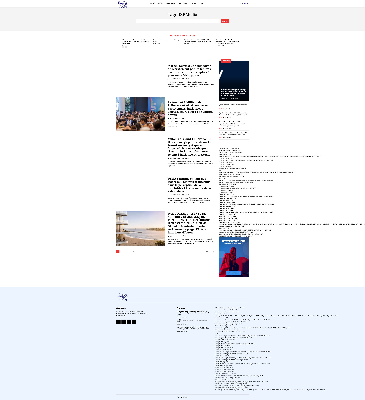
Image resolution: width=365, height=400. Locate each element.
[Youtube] (134, 322)
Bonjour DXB (177, 78)
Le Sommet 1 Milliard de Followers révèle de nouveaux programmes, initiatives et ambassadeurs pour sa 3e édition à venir (190, 108)
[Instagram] (123, 322)
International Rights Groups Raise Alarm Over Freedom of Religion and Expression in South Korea (135, 41)
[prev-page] (123, 47)
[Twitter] (129, 322)
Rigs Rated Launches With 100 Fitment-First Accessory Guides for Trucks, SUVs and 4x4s (197, 40)
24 (134, 251)
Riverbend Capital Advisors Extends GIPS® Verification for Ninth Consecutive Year (233, 134)
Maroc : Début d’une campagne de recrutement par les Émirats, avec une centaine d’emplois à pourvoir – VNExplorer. (190, 70)
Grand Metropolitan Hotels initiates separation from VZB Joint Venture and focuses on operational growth (227, 41)
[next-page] (126, 47)
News (170, 79)
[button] (245, 3)
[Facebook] (118, 322)
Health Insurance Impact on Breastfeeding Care (166, 40)
